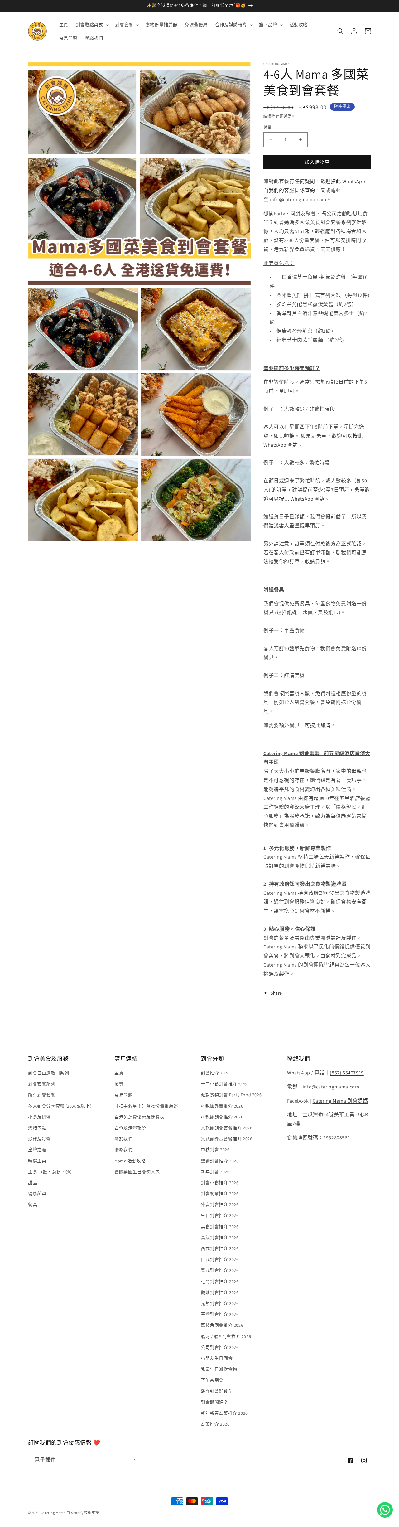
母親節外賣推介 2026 (222, 1106)
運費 (287, 116)
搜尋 (118, 1084)
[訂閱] (133, 1460)
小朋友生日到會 (217, 1358)
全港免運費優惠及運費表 (139, 1117)
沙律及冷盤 (39, 1139)
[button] (92, 24)
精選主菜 (37, 1161)
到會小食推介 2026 (220, 1182)
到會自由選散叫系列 (48, 1073)
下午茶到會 (212, 1380)
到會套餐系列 (41, 1084)
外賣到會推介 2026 (220, 1204)
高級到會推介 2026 (220, 1237)
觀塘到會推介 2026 (220, 1292)
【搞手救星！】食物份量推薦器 (146, 1106)
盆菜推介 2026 (215, 1424)
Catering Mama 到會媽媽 (340, 1101)
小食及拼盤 (39, 1117)
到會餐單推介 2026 (220, 1193)
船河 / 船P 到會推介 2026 (226, 1336)
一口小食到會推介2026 (224, 1084)
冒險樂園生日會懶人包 (137, 1172)
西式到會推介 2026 (220, 1248)
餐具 (32, 1204)
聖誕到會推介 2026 (220, 1161)
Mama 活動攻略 (130, 1161)
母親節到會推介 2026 (222, 1117)
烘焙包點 (37, 1128)
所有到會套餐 (41, 1095)
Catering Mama (53, 1512)
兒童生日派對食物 (219, 1369)
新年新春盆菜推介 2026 (224, 1413)
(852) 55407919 (346, 1072)
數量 (267, 127)
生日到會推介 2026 (220, 1215)
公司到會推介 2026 (220, 1347)
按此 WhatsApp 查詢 (302, 499)
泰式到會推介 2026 (220, 1270)
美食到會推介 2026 (220, 1226)
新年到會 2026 (215, 1172)
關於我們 (123, 1139)
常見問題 (123, 1095)
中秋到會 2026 (215, 1149)
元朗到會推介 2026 (220, 1303)
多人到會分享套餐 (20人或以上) (59, 1106)
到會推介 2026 (215, 1073)
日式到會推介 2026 (220, 1259)
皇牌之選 (37, 1149)
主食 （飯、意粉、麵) (50, 1172)
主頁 (118, 1073)
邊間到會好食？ (217, 1391)
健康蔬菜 (37, 1193)
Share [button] (276, 993)
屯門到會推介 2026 (220, 1281)
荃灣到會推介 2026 (220, 1314)
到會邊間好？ (214, 1402)
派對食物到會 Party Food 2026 (231, 1095)
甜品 (32, 1182)
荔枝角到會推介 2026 (222, 1325)
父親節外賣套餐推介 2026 (226, 1139)
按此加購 (320, 725)
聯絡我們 (123, 1149)
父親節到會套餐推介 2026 (226, 1128)
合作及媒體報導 (130, 1128)
